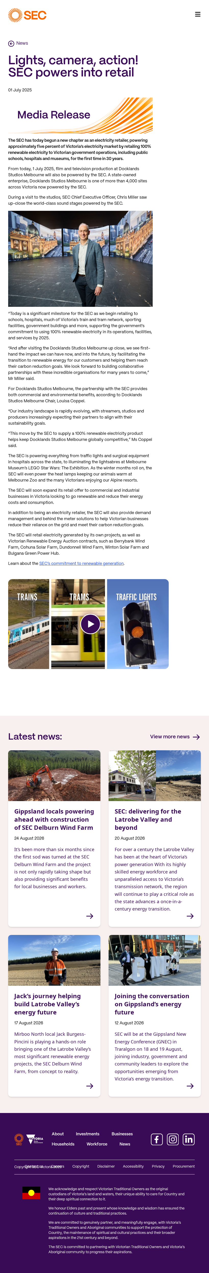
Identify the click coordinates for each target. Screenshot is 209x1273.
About (58, 1134)
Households (63, 1144)
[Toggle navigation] (198, 14)
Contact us (34, 1166)
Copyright (80, 1166)
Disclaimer (106, 1166)
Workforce (97, 1144)
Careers (57, 1166)
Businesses (122, 1134)
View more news (170, 737)
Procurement (184, 1166)
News (22, 43)
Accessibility (133, 1166)
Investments (87, 1134)
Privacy (158, 1166)
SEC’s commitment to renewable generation (81, 564)
